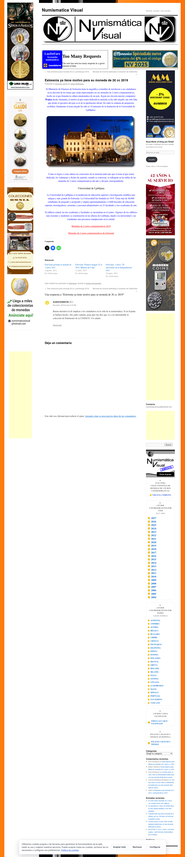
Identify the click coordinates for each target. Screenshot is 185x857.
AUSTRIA (153, 627)
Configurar (155, 847)
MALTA (152, 689)
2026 (152, 521)
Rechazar (137, 847)
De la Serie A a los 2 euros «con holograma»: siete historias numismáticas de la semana (161, 832)
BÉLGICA (153, 630)
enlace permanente (93, 283)
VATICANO (154, 703)
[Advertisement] (20, 394)
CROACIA (153, 641)
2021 (152, 538)
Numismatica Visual (62, 10)
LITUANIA (153, 682)
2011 (152, 573)
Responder (57, 325)
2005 (152, 593)
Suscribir (152, 159)
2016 (152, 556)
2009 (152, 580)
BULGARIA (154, 634)
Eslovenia (73, 283)
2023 (152, 532)
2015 (152, 559)
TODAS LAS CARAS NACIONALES (158, 722)
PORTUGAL (154, 696)
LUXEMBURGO (155, 685)
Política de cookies (70, 850)
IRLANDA (153, 672)
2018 (152, 549)
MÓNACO (153, 692)
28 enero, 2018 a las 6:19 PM (64, 305)
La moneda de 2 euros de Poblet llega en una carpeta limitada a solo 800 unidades (161, 808)
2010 (152, 576)
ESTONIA (153, 654)
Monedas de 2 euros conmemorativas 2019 (91, 226)
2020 (152, 542)
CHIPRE (152, 637)
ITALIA (152, 675)
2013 (152, 566)
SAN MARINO (155, 699)
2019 (152, 545)
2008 (152, 583)
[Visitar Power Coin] (160, 274)
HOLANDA (153, 668)
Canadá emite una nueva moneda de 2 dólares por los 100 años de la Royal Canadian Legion (161, 816)
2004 (152, 597)
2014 (152, 562)
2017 (152, 552)
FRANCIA (153, 661)
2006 (152, 590)
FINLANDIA (154, 658)
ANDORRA (154, 623)
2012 (152, 569)
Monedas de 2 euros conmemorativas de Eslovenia (91, 233)
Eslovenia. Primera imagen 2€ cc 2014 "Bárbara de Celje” (88, 266)
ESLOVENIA (154, 648)
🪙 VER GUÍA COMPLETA (160, 495)
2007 (152, 587)
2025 (152, 525)
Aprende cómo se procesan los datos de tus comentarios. (110, 415)
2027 (152, 518)
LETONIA (153, 678)
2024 (152, 528)
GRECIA (153, 665)
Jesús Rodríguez (77, 84)
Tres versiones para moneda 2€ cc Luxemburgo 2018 (67, 71)
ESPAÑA (153, 651)
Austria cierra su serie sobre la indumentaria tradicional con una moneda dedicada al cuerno (161, 774)
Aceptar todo (119, 847)
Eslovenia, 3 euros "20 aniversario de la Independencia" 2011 (119, 267)
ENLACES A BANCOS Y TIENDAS (159, 743)
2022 (152, 535)
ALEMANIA (154, 620)
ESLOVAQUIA (155, 644)
